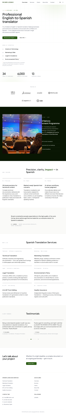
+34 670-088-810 (7, 402)
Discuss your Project (10, 37)
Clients (38, 2)
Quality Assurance (6, 390)
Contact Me (31, 363)
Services (32, 2)
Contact (52, 2)
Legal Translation (6, 385)
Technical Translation (7, 381)
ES (63, 2)
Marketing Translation (7, 383)
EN (60, 2)
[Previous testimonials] (28, 339)
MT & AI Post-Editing (7, 387)
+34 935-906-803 (7, 399)
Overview (24, 2)
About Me (45, 2)
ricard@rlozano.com (9, 397)
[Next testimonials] (38, 339)
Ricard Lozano (8, 2)
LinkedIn (36, 397)
